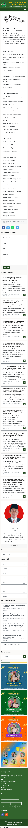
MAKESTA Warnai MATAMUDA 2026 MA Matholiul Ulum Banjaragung (13, 321)
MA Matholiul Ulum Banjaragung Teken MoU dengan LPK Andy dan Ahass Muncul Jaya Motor (13, 435)
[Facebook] (3, 814)
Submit (7, 267)
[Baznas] (14, 677)
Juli (13, 591)
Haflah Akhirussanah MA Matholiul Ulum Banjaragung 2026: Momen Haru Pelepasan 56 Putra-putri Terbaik (13, 480)
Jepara (13, 803)
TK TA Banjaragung (7, 801)
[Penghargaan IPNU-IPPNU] (14, 729)
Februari (13, 569)
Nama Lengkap (7, 238)
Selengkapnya (14, 546)
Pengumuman (5, 798)
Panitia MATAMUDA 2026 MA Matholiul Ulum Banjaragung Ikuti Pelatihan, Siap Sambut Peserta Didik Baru (14, 368)
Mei (13, 582)
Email (5, 243)
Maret (13, 573)
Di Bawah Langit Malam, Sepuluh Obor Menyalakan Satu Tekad (13, 301)
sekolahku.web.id (17, 824)
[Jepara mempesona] (14, 703)
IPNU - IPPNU (12, 806)
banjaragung (5, 803)
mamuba (19, 806)
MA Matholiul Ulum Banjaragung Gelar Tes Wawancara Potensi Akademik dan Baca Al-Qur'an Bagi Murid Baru (13, 344)
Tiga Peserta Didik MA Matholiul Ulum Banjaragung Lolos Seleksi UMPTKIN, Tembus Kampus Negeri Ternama (13, 390)
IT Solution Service (8, 555)
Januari (13, 564)
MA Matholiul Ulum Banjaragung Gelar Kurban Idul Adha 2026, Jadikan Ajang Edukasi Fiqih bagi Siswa (13, 457)
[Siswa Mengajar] (14, 755)
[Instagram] (7, 814)
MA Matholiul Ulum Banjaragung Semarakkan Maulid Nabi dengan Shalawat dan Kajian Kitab (12, 278)
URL (4, 249)
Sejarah (16, 801)
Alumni (19, 803)
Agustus (13, 596)
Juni (13, 587)
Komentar (6, 254)
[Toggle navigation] (25, 9)
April (13, 578)
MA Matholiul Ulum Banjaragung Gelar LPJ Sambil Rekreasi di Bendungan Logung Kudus (13, 411)
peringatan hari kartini (17, 798)
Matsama (4, 806)
